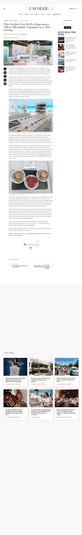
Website (25, 245)
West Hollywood (13, 20)
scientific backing (42, 154)
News (20, 14)
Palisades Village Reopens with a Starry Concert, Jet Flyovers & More (70, 60)
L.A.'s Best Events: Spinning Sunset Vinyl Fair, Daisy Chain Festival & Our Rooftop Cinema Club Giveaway (71, 39)
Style (31, 14)
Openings (62, 360)
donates (46, 89)
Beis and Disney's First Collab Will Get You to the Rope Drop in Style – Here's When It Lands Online (71, 69)
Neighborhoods (56, 14)
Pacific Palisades (69, 360)
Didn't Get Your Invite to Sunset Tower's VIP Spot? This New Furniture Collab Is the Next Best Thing (66, 412)
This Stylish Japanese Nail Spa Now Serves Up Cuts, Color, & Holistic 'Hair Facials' (70, 53)
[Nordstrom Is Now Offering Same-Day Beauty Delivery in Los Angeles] (41, 367)
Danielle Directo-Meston (11, 37)
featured (16, 259)
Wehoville (32, 225)
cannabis (21, 68)
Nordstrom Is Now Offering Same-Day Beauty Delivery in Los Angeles (41, 380)
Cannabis (6, 20)
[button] (30, 248)
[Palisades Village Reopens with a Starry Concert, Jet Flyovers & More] (66, 367)
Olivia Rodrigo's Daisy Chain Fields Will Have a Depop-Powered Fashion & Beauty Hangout (15, 380)
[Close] (37, 241)
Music (7, 360)
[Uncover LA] (41, 9)
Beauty (37, 14)
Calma (48, 70)
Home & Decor (59, 391)
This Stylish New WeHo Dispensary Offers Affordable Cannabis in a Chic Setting (27, 27)
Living (42, 14)
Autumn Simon (36, 417)
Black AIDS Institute (26, 91)
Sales (26, 14)
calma (12, 259)
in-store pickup (29, 218)
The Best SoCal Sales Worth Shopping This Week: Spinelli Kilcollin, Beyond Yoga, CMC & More (71, 46)
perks (39, 213)
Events (48, 14)
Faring (19, 225)
